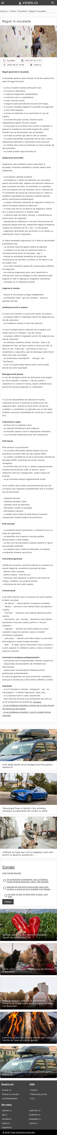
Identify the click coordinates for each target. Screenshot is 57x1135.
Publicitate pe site (38, 1094)
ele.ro (4, 1115)
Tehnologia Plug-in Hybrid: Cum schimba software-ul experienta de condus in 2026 (24, 809)
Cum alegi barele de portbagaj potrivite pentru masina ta (27, 766)
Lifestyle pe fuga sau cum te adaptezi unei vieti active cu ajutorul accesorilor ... (27, 853)
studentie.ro (34, 1115)
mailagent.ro (35, 1119)
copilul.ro (33, 1123)
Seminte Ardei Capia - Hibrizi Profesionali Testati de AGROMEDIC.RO (24, 936)
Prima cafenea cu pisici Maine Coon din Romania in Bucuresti (28, 970)
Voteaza (8, 902)
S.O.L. (33, 1098)
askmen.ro (7, 1110)
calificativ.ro (34, 1110)
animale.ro (7, 1119)
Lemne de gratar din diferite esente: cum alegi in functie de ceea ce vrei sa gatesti (28, 1039)
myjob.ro (6, 1123)
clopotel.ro (7, 1127)
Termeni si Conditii (10, 1094)
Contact (34, 1090)
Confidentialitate (9, 1098)
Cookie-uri (7, 1090)
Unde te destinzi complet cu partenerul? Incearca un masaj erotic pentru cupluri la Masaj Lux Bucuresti (27, 1003)
